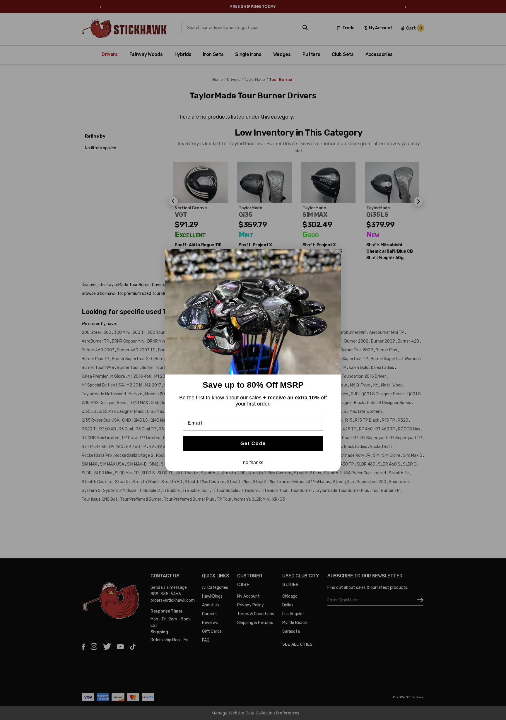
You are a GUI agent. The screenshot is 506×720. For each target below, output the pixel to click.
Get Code (253, 443)
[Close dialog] (334, 255)
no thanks (253, 462)
